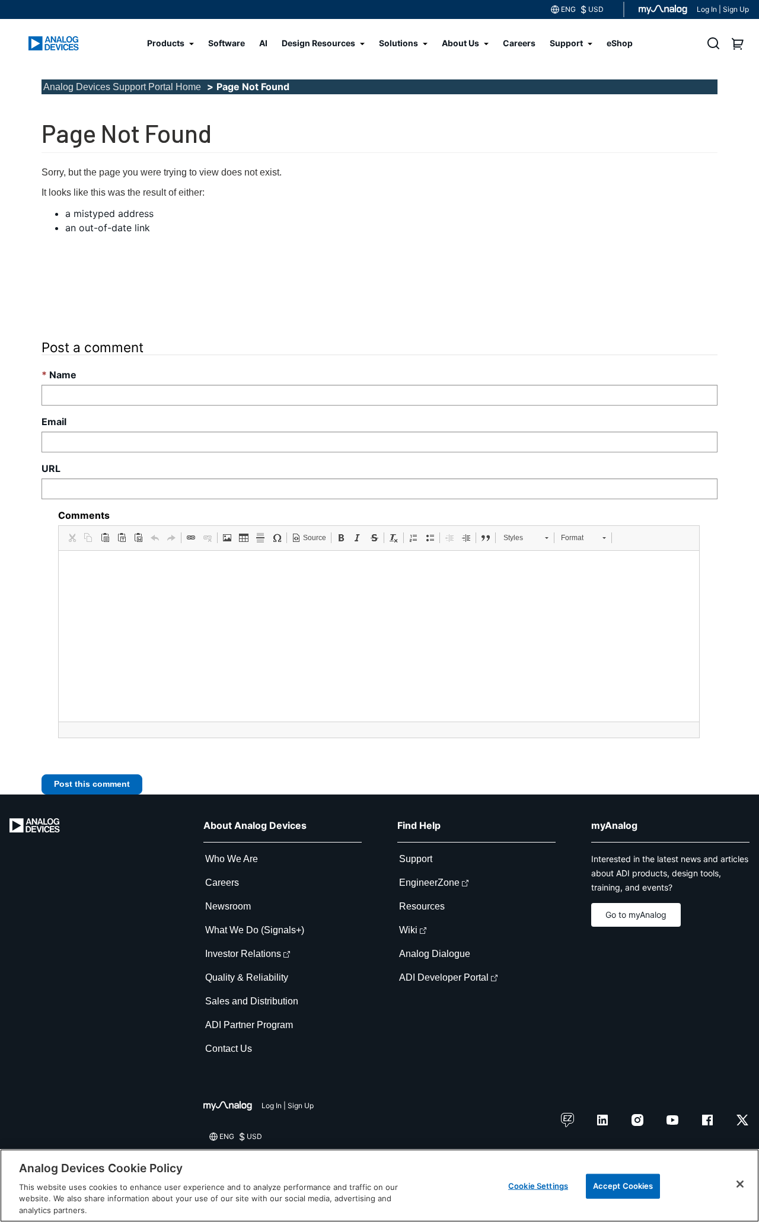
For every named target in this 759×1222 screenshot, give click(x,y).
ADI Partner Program (249, 1025)
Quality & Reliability (246, 977)
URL (51, 468)
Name (62, 375)
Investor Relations (243, 954)
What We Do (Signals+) (254, 930)
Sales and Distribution (251, 1001)
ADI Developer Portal (444, 977)
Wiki (408, 930)
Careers (222, 883)
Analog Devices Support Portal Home (122, 87)
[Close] (740, 1184)
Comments (84, 515)
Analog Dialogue (434, 954)
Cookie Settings (538, 1186)
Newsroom (228, 906)
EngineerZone (429, 883)
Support (415, 859)
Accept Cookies (623, 1186)
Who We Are (231, 859)
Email (54, 421)
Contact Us (228, 1049)
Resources (422, 906)
